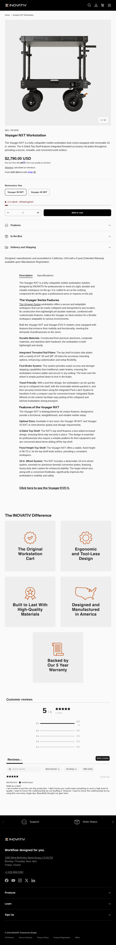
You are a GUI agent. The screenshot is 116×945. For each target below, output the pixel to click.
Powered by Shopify (28, 933)
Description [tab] (26, 275)
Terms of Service (25, 938)
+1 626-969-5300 (14, 872)
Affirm (77, 938)
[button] (102, 5)
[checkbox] (88, 769)
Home (7, 15)
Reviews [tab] (15, 759)
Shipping (9, 167)
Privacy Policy (43, 938)
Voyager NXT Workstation (23, 15)
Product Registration (61, 938)
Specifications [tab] (45, 275)
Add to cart (77, 212)
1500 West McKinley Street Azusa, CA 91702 (29, 857)
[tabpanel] (58, 386)
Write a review (102, 758)
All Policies (9, 938)
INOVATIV (15, 933)
